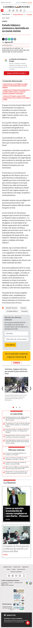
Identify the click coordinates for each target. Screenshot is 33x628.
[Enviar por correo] (15, 39)
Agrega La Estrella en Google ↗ (16, 73)
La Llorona (29, 14)
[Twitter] (3, 39)
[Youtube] (24, 10)
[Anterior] (2, 388)
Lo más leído (16, 414)
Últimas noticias (16, 450)
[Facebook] (17, 10)
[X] (13, 10)
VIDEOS (16, 363)
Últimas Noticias (18, 14)
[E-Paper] (28, 2)
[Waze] (30, 583)
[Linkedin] (12, 39)
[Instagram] (21, 10)
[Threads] (10, 10)
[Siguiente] (30, 388)
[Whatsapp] (9, 39)
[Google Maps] (26, 583)
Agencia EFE (9, 42)
